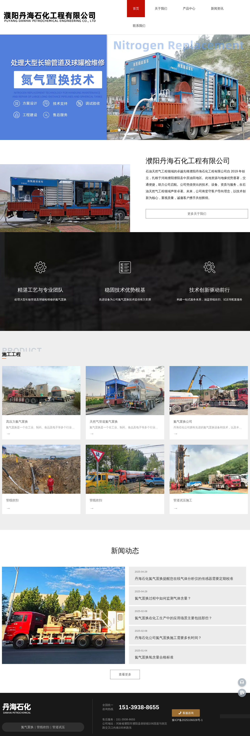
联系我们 (139, 25)
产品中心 (189, 8)
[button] (119, 130)
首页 (136, 8)
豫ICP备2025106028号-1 (187, 720)
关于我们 (161, 8)
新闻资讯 (217, 8)
